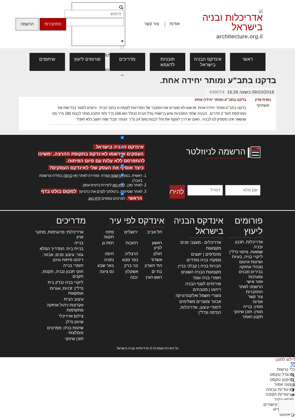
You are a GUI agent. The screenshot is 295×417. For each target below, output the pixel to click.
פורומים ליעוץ (87, 59)
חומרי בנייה (73, 265)
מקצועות (213, 248)
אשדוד (156, 259)
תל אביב (154, 232)
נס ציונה (107, 271)
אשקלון (131, 271)
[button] (293, 364)
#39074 (217, 92)
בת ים (157, 271)
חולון (157, 253)
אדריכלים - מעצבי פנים (200, 242)
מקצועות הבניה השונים (201, 272)
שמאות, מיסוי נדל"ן (246, 252)
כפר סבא (130, 259)
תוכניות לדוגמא (167, 62)
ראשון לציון (157, 245)
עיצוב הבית (73, 299)
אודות (175, 23)
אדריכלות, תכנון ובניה (249, 244)
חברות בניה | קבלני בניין (199, 266)
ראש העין (154, 277)
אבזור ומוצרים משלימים (200, 301)
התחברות (52, 24)
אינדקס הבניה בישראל (207, 62)
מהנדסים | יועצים (206, 254)
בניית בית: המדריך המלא (61, 248)
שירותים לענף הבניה (203, 283)
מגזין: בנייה (253, 306)
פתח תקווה (109, 234)
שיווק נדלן (74, 322)
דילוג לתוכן (285, 359)
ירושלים (131, 232)
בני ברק (131, 265)
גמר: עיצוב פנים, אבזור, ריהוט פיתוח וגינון (62, 257)
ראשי (248, 59)
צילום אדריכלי (71, 316)
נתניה (109, 259)
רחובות (132, 243)
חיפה (109, 253)
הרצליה (131, 253)
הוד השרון (153, 265)
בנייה (78, 243)
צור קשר (151, 23)
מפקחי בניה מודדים (204, 260)
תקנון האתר (252, 316)
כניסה (67, 176)
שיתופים (47, 59)
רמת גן (108, 243)
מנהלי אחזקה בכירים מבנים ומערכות (251, 272)
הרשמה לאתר (251, 286)
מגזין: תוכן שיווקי (248, 311)
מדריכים (127, 59)
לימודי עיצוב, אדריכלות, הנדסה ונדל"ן (200, 310)
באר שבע (105, 265)
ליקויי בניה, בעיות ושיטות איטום (247, 259)
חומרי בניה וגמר (207, 277)
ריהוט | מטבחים (207, 289)
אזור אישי (254, 281)
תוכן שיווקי (74, 338)
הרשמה (27, 24)
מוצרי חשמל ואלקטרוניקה (198, 295)
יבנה (134, 277)
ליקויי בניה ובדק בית (65, 282)
